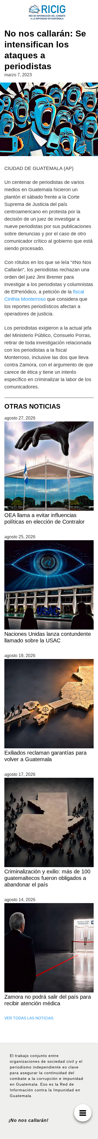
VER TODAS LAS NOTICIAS (28, 1018)
